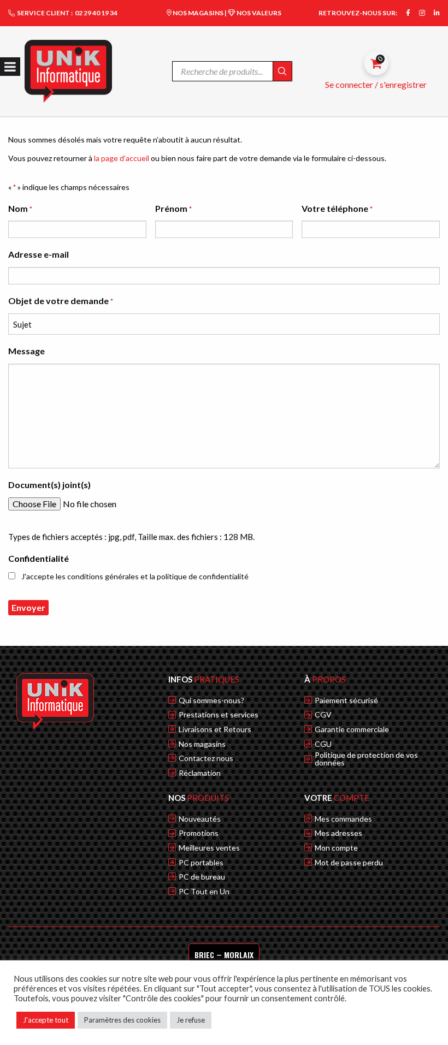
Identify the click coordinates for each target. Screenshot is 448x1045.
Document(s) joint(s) (49, 484)
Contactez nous (206, 758)
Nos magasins (202, 744)
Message (26, 351)
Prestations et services (218, 715)
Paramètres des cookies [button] (122, 1020)
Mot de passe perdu (349, 862)
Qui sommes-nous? (211, 700)
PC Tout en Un (204, 891)
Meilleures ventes (209, 848)
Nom (20, 208)
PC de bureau (202, 877)
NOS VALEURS (258, 13)
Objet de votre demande (60, 300)
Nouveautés (200, 819)
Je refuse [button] (190, 1020)
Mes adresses (338, 833)
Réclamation (200, 773)
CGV (323, 715)
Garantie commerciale (352, 729)
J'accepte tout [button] (45, 1020)
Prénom (173, 208)
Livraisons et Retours (215, 729)
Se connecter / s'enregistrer (376, 84)
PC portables (201, 862)
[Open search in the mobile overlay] (232, 71)
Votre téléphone (337, 208)
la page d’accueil (121, 158)
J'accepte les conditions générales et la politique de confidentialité (135, 576)
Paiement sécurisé (346, 700)
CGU (323, 744)
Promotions (199, 833)
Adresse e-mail (38, 254)
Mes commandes (343, 819)
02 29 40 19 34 (96, 13)
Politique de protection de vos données (366, 759)
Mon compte (336, 848)
